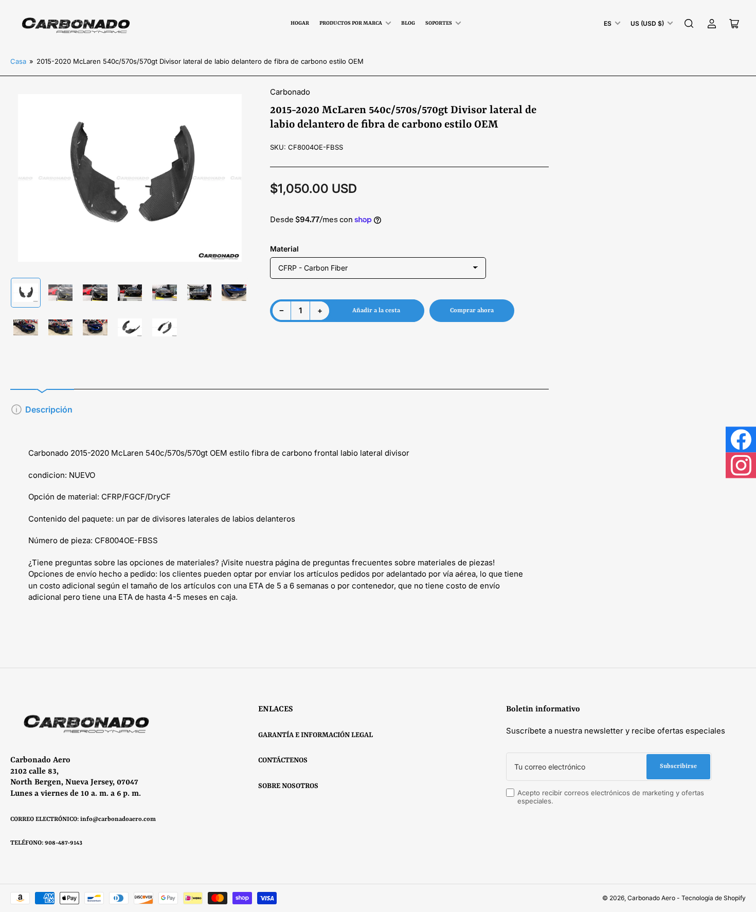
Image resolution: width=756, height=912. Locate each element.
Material (284, 248)
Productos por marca (350, 23)
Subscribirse (678, 766)
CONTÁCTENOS (283, 760)
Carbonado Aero (651, 898)
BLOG (408, 23)
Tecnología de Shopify (713, 898)
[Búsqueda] (689, 23)
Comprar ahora (472, 310)
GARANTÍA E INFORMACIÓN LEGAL (315, 735)
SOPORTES (438, 23)
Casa (18, 61)
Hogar (300, 23)
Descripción (49, 409)
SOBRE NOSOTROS (288, 786)
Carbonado (290, 92)
